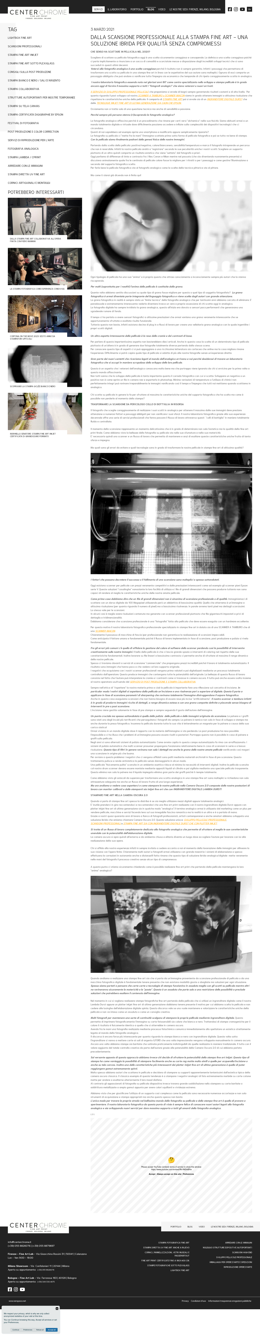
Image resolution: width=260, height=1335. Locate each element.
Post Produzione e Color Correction (33, 131)
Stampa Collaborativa (23, 88)
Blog (190, 1226)
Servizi (99, 9)
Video (201, 1226)
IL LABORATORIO (117, 9)
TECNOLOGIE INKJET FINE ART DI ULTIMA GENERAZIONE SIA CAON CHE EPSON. (139, 102)
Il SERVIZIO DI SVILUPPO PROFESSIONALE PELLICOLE (120, 91)
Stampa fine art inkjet (23, 54)
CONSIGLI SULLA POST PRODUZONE (29, 71)
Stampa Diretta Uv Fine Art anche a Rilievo (166, 1247)
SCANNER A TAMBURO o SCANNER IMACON (161, 95)
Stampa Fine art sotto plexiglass (31, 63)
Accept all (52, 1329)
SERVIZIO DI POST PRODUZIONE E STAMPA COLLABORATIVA (162, 681)
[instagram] (16, 1289)
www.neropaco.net (17, 1300)
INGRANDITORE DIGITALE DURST (224, 99)
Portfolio (176, 1226)
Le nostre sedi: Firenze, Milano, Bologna (232, 1226)
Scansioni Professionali (25, 46)
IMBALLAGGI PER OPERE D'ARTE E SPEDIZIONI (230, 1262)
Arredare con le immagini (25, 165)
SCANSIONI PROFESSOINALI (106, 823)
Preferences (27, 1329)
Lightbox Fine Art (20, 37)
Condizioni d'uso (199, 1300)
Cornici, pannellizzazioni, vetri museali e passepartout (167, 1254)
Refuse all (40, 1329)
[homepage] (38, 1226)
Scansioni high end (242, 1252)
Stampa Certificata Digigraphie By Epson (35, 114)
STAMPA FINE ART (172, 99)
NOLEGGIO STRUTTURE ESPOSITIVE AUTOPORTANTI (227, 1247)
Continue (15, 1329)
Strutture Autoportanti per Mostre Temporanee (41, 97)
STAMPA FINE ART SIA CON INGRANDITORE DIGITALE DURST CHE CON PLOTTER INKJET (170, 823)
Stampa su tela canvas (24, 106)
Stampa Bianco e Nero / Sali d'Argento (34, 80)
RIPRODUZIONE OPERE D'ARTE (238, 1266)
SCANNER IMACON (105, 630)
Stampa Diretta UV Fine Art (26, 174)
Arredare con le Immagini (238, 1242)
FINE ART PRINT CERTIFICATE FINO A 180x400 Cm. (165, 1260)
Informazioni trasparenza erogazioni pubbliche (229, 1300)
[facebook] (10, 1289)
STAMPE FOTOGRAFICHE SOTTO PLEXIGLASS (168, 1265)
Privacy (185, 1300)
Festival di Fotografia (23, 123)
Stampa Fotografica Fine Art (173, 1242)
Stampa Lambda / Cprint (24, 157)
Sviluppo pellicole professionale (234, 1257)
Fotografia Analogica (23, 148)
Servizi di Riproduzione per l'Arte (31, 140)
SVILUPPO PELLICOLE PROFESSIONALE (205, 819)
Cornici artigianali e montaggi (29, 182)
